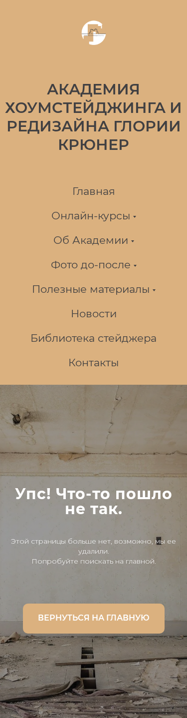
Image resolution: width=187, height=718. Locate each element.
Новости (94, 313)
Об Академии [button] (90, 240)
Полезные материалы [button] (91, 289)
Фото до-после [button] (91, 264)
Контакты (93, 362)
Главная (93, 191)
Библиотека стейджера (93, 338)
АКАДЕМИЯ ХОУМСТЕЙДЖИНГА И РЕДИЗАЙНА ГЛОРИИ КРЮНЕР (93, 117)
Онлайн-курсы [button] (90, 215)
